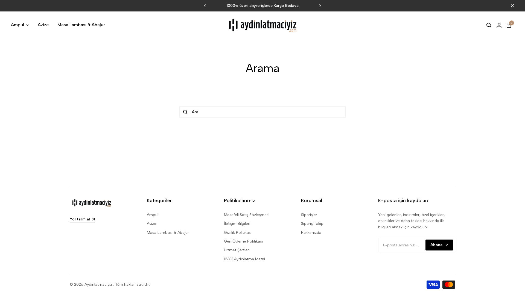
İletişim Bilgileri (237, 223)
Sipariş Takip (312, 223)
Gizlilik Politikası (238, 232)
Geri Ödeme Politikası (243, 241)
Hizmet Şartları (237, 250)
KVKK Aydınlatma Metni (244, 259)
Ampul (152, 215)
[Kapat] (511, 5)
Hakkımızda (311, 232)
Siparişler (309, 215)
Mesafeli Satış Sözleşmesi (246, 215)
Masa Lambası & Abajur (168, 232)
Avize (151, 223)
